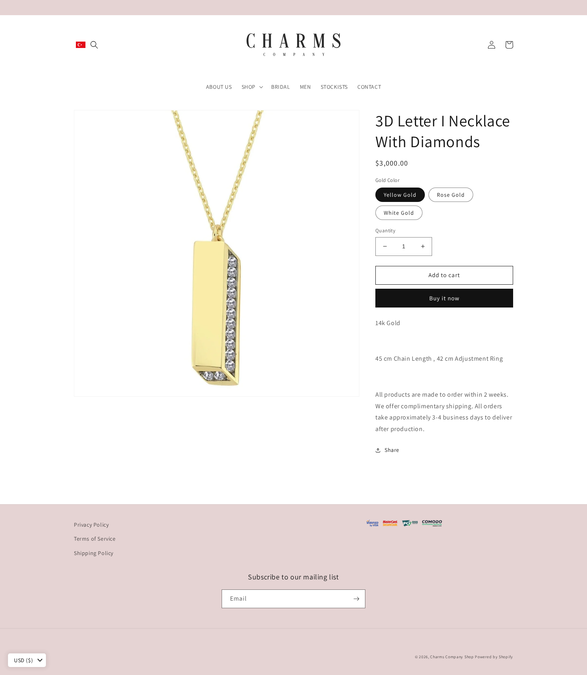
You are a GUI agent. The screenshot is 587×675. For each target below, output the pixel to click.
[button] (94, 45)
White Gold (399, 212)
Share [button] (392, 449)
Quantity (385, 230)
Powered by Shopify (494, 656)
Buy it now (444, 298)
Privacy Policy (91, 524)
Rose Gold (451, 194)
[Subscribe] (356, 598)
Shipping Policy (93, 553)
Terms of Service (95, 538)
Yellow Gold (400, 194)
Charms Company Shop (452, 656)
